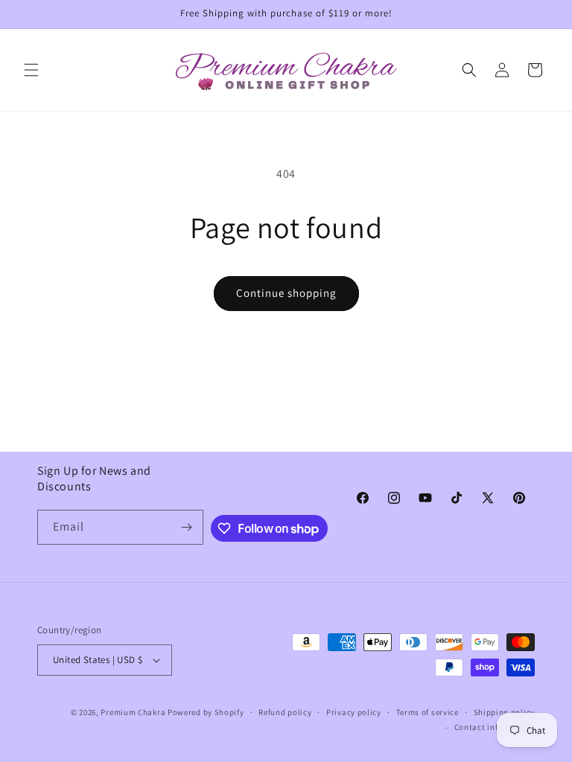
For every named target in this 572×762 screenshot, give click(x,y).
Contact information (494, 727)
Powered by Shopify (206, 712)
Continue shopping (286, 293)
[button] (31, 70)
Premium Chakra (133, 712)
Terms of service (427, 712)
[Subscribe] (186, 527)
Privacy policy (353, 712)
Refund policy (284, 712)
